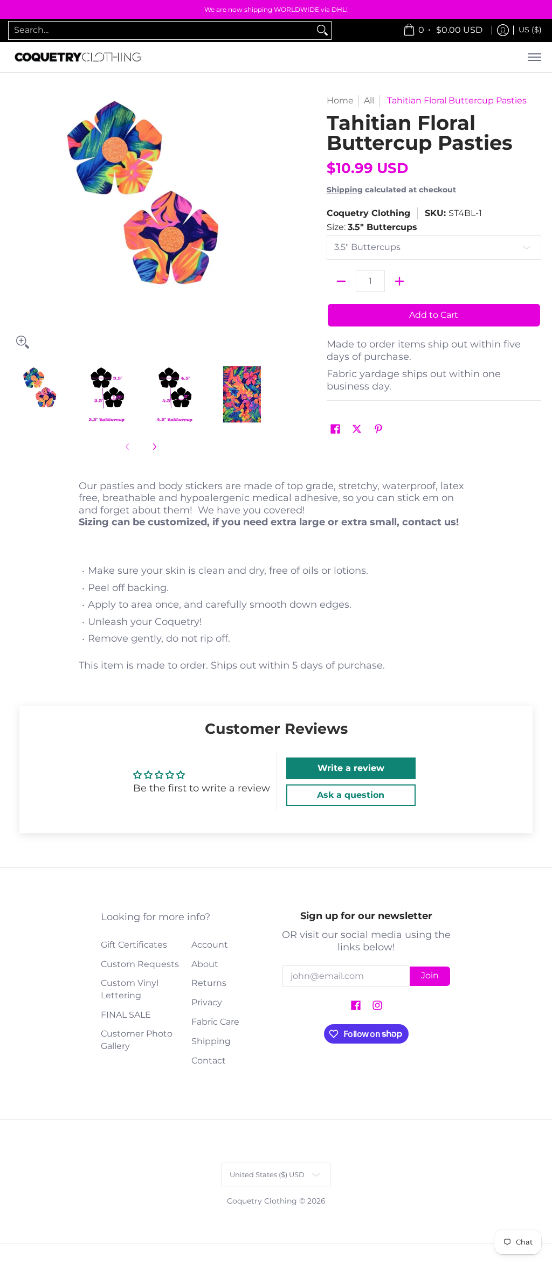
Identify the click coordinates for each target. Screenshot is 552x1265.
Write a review (351, 768)
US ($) (530, 29)
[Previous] (18, 224)
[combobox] (161, 30)
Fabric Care (215, 1022)
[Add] (399, 281)
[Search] (322, 30)
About (204, 964)
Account (209, 945)
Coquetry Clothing (368, 213)
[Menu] (534, 57)
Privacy (206, 1002)
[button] (335, 429)
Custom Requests (140, 964)
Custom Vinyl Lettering (129, 989)
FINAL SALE (126, 1015)
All (369, 100)
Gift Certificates (134, 945)
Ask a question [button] (350, 795)
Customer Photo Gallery (136, 1039)
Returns (208, 983)
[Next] (263, 224)
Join (430, 975)
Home (340, 100)
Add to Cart (433, 315)
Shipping (345, 189)
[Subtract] (341, 281)
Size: (372, 227)
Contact (208, 1060)
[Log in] (503, 30)
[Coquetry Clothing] (78, 57)
